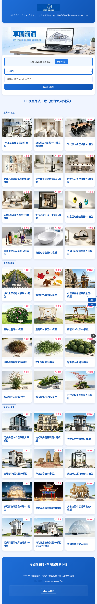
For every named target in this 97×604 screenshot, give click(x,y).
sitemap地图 (48, 591)
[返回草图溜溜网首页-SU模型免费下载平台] (48, 10)
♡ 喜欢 (26, 119)
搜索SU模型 (48, 86)
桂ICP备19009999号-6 (53, 581)
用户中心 (61, 61)
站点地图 (38, 581)
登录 (91, 300)
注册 (91, 304)
